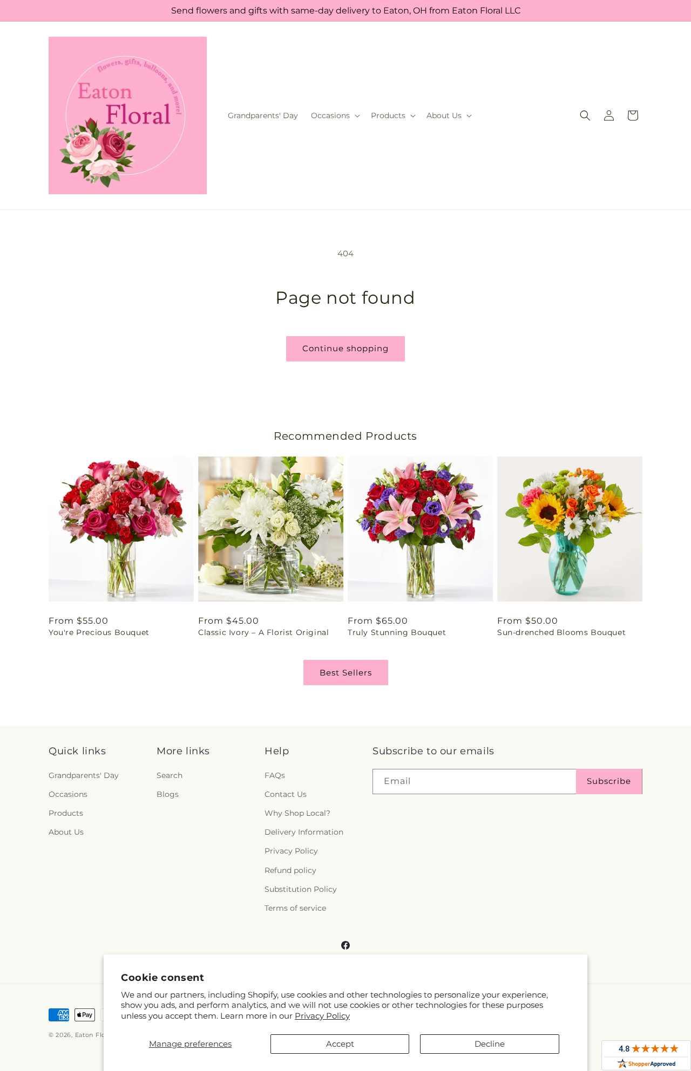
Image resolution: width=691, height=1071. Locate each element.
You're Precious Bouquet (99, 632)
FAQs (275, 775)
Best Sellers (346, 672)
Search (169, 775)
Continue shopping (345, 348)
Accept (340, 1044)
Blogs (168, 794)
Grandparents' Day (84, 775)
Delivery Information (304, 832)
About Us (66, 832)
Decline (490, 1044)
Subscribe (609, 781)
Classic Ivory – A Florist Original (263, 632)
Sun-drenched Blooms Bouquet (561, 632)
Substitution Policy (301, 889)
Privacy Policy (322, 1016)
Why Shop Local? (297, 813)
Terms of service (295, 908)
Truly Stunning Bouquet (397, 632)
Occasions (68, 794)
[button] (334, 115)
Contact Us (286, 794)
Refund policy (290, 870)
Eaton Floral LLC (101, 1035)
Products (66, 813)
